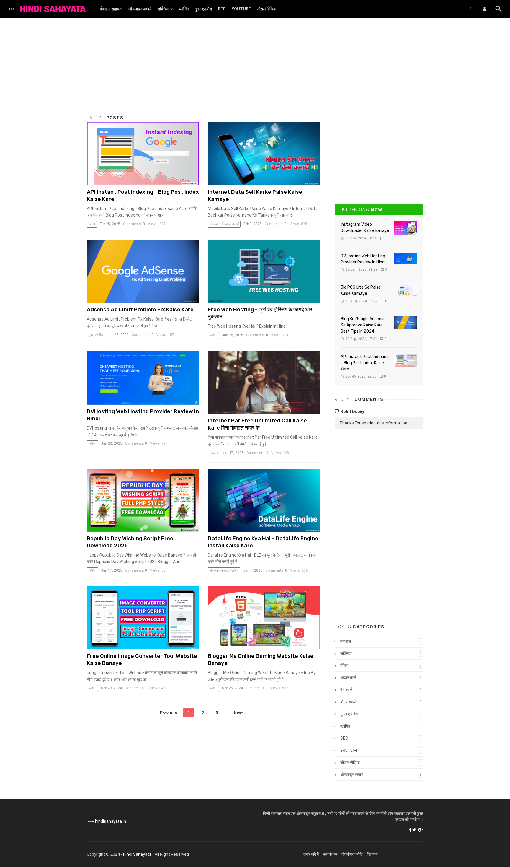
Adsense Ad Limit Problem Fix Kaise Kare (140, 309)
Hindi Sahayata (137, 854)
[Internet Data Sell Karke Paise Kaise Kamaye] (264, 153)
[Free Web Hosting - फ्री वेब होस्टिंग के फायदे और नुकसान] (264, 271)
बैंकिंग (344, 665)
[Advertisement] (203, 73)
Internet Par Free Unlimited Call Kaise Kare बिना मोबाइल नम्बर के (257, 424)
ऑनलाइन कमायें (139, 8)
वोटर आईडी (348, 702)
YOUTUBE (241, 8)
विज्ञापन (372, 854)
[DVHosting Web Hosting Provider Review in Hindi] (143, 378)
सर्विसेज (163, 8)
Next (238, 712)
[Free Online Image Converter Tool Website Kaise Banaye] (143, 618)
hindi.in (110, 821)
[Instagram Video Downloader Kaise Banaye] (405, 228)
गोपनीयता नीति (352, 854)
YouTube (348, 750)
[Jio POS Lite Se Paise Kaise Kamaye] (405, 290)
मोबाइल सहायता (111, 8)
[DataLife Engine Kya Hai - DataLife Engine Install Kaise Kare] (264, 500)
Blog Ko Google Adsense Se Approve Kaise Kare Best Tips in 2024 (363, 325)
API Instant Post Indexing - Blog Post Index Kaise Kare (365, 363)
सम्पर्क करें (330, 854)
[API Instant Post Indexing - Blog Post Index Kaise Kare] (143, 153)
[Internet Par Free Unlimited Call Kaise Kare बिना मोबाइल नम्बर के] (264, 382)
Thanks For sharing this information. (373, 423)
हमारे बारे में (311, 854)
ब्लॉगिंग (184, 8)
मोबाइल (214, 224)
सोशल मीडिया (266, 8)
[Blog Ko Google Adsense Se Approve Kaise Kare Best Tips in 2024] (405, 322)
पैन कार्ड (346, 689)
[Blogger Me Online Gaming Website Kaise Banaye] (264, 618)
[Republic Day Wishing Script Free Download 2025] (143, 500)
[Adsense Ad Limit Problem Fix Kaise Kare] (143, 271)
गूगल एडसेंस (203, 8)
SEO (222, 8)
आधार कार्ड (348, 677)
